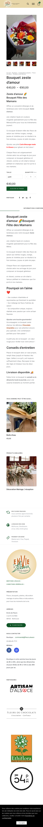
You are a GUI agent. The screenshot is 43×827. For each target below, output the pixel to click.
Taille (8, 172)
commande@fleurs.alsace (24, 637)
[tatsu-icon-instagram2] (16, 650)
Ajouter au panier (17, 188)
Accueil (8, 73)
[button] (34, 434)
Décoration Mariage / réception (19, 489)
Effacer (34, 172)
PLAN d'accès (17, 625)
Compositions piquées (24, 73)
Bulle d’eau (11, 435)
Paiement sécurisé (18, 536)
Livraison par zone (18, 524)
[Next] (35, 37)
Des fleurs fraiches (19, 511)
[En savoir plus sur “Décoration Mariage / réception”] (34, 488)
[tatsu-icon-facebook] (9, 650)
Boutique (14, 73)
